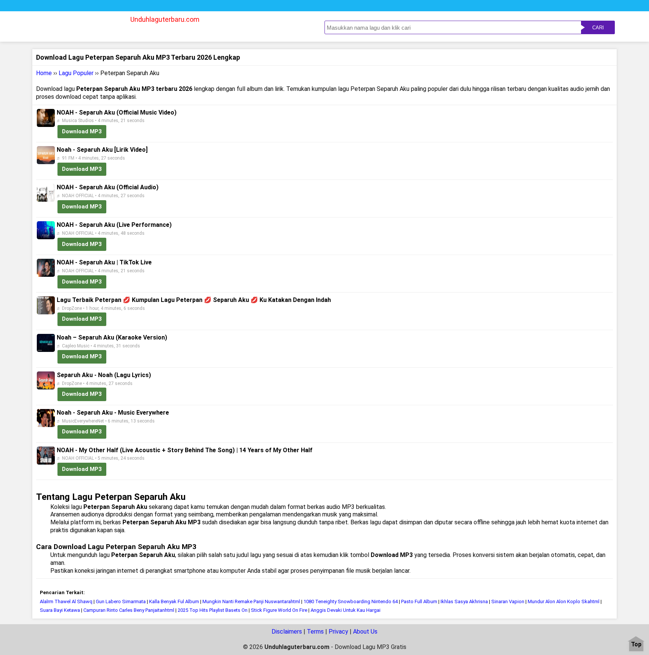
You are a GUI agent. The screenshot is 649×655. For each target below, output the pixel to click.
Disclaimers (287, 631)
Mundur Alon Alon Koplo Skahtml (563, 601)
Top (636, 644)
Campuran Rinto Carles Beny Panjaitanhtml (128, 610)
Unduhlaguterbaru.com (164, 19)
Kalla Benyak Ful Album (174, 601)
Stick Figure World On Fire (279, 610)
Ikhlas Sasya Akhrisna (465, 601)
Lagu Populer (76, 73)
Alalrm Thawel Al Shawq (66, 601)
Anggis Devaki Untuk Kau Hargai (345, 610)
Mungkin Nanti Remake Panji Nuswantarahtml (251, 601)
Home (44, 73)
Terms (315, 631)
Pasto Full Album (419, 601)
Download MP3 (82, 131)
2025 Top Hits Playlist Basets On (213, 610)
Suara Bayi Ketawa (60, 610)
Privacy (338, 631)
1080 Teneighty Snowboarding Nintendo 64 (350, 601)
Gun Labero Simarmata (121, 601)
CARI (598, 27)
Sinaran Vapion (507, 601)
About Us (365, 631)
